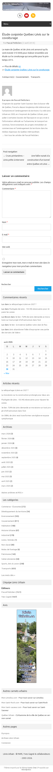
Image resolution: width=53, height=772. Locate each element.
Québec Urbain (7, 715)
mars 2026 (5, 434)
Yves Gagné (6, 597)
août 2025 (5, 462)
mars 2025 (5, 486)
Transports (35, 77)
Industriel (5, 535)
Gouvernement (22, 77)
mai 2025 (5, 476)
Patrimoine (6, 554)
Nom (5, 222)
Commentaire (9, 189)
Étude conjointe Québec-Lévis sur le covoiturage (27, 70)
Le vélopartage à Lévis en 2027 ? (22, 304)
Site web (6, 247)
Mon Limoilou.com (9, 698)
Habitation (6, 526)
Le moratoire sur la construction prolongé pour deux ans (25, 395)
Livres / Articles (7, 540)
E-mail (5, 234)
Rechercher (6, 284)
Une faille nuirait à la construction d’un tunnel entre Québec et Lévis (38, 160)
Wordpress (26, 769)
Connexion (6, 743)
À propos (5, 733)
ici (20, 66)
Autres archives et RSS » (12, 492)
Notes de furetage (9, 549)
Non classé (6, 545)
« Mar (6, 373)
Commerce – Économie (11, 507)
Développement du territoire (13, 511)
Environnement (7, 516)
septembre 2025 (8, 457)
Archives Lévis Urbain (10, 738)
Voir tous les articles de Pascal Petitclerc (20, 135)
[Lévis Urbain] (26, 10)
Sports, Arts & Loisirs (10, 564)
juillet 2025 (6, 467)
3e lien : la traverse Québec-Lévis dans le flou (28, 325)
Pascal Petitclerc (14, 43)
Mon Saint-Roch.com (10, 703)
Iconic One (32, 768)
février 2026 (6, 438)
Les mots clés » (8, 575)
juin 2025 (5, 472)
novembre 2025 (8, 453)
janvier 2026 (6, 443)
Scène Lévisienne (8, 559)
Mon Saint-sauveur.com (11, 707)
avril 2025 (5, 481)
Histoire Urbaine (8, 530)
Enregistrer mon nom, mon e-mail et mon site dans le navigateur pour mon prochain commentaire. (26, 264)
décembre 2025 (8, 448)
